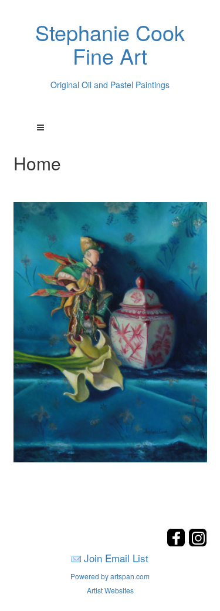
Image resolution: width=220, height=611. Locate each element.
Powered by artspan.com (110, 576)
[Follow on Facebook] (177, 543)
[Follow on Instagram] (197, 543)
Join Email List (116, 557)
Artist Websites (110, 590)
